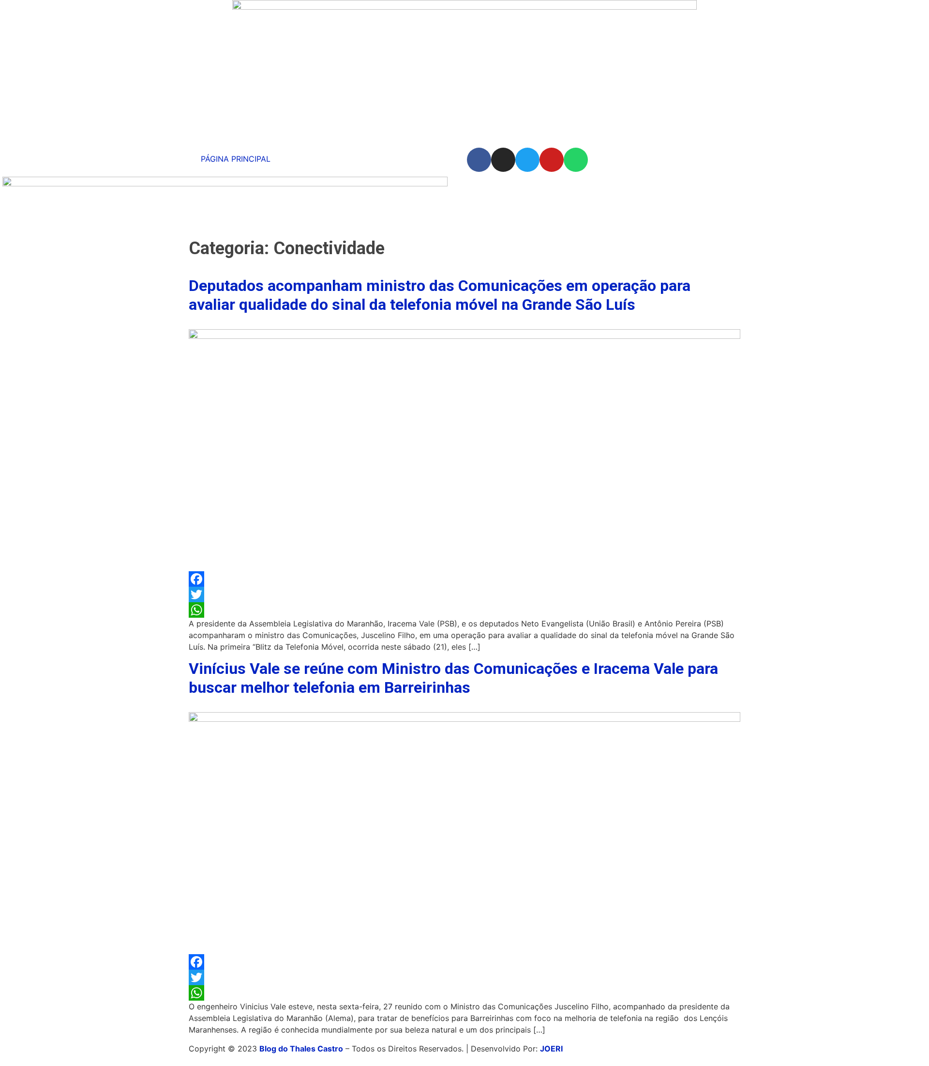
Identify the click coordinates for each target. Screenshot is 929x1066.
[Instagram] (503, 160)
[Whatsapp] (576, 160)
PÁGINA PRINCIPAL (235, 159)
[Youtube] (551, 160)
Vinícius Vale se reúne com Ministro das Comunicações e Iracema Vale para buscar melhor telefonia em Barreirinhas (453, 677)
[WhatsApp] (464, 610)
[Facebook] (479, 160)
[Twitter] (527, 160)
